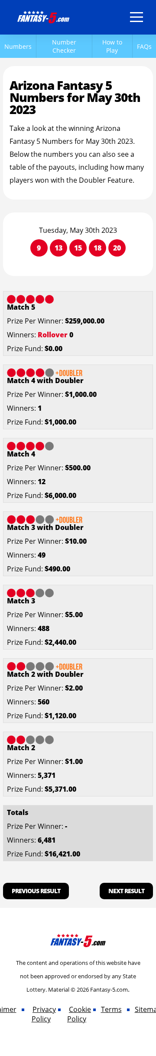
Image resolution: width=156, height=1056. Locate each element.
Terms (111, 1009)
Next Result (126, 891)
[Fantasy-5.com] (43, 15)
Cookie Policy (79, 1014)
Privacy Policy (44, 1014)
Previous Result (36, 891)
